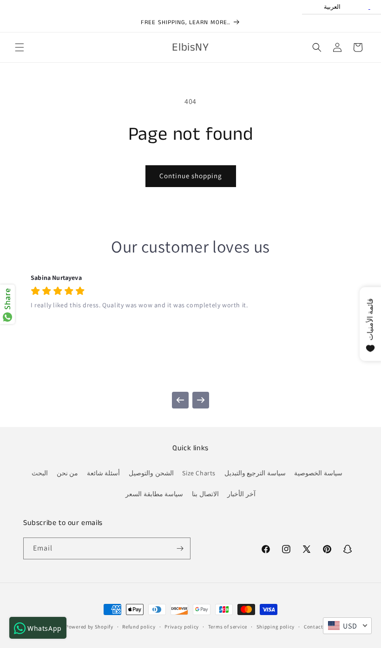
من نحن (68, 473)
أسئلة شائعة (103, 473)
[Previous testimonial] (180, 400)
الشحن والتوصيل (151, 473)
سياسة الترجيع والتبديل (255, 473)
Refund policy (138, 626)
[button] (19, 47)
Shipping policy (275, 626)
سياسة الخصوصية (318, 473)
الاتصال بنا (205, 494)
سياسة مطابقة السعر (154, 494)
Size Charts (199, 473)
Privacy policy (181, 626)
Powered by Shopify (89, 626)
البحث (40, 473)
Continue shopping (190, 175)
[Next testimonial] (200, 400)
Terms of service (227, 626)
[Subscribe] (180, 548)
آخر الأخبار (241, 494)
